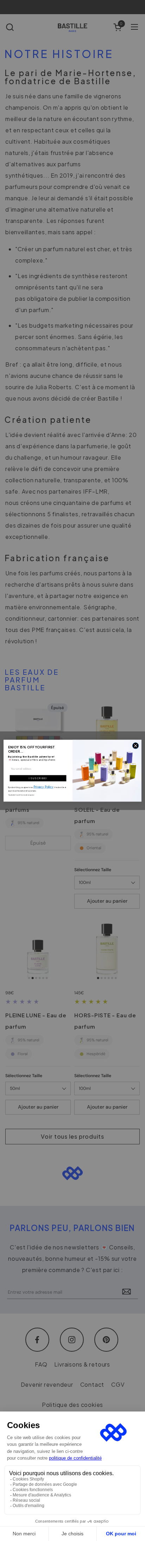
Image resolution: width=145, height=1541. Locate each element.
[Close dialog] (135, 745)
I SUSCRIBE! (38, 778)
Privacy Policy (43, 787)
